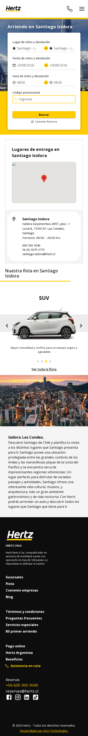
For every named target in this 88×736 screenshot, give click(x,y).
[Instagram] (19, 698)
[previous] (7, 326)
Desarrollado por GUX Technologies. (44, 731)
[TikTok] (35, 698)
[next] (81, 326)
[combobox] (25, 48)
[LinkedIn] (27, 698)
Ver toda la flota (44, 369)
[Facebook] (10, 698)
